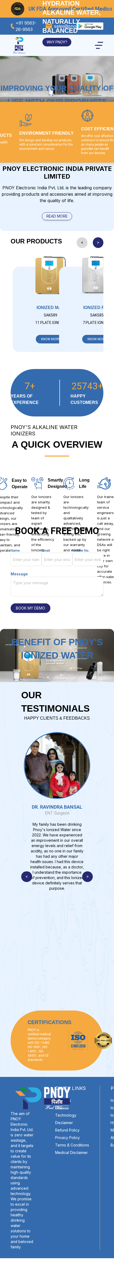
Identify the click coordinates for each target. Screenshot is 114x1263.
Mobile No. (81, 550)
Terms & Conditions (72, 1145)
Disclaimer (64, 1122)
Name (15, 550)
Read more (57, 216)
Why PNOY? (57, 42)
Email (46, 550)
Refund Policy (67, 1130)
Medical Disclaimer (71, 1152)
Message (19, 574)
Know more (50, 339)
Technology (65, 1115)
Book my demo (30, 608)
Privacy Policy (67, 1137)
